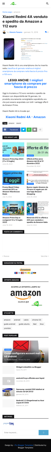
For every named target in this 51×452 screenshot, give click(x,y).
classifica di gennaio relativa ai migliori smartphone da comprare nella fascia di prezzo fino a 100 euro (24, 71)
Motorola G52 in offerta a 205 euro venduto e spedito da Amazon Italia (37, 220)
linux (42, 324)
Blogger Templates (25, 448)
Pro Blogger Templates (24, 445)
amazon (17, 12)
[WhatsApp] (29, 130)
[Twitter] (23, 130)
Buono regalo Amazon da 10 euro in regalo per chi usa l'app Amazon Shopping (37, 190)
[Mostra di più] (40, 130)
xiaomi (18, 123)
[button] (3, 4)
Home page (7, 12)
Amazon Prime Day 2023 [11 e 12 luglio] (12, 160)
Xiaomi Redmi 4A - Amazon (26, 117)
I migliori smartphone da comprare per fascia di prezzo (25, 83)
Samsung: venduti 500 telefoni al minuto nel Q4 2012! (30, 390)
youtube (7, 328)
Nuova (6, 256)
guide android (9, 324)
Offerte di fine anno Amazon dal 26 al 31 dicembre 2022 (35, 161)
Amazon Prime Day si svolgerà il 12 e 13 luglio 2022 (12, 220)
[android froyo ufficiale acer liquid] (8, 381)
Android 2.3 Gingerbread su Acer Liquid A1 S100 (30, 401)
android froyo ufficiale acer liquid (30, 378)
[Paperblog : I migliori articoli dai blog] (8, 425)
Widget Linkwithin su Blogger (28, 367)
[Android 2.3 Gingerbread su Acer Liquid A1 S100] (8, 403)
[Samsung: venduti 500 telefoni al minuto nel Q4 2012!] (8, 392)
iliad (34, 324)
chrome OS (36, 320)
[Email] (34, 130)
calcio (26, 320)
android (17, 320)
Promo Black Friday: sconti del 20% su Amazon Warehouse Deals (11, 190)
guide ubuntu (24, 324)
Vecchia (44, 256)
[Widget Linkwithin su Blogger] (8, 370)
